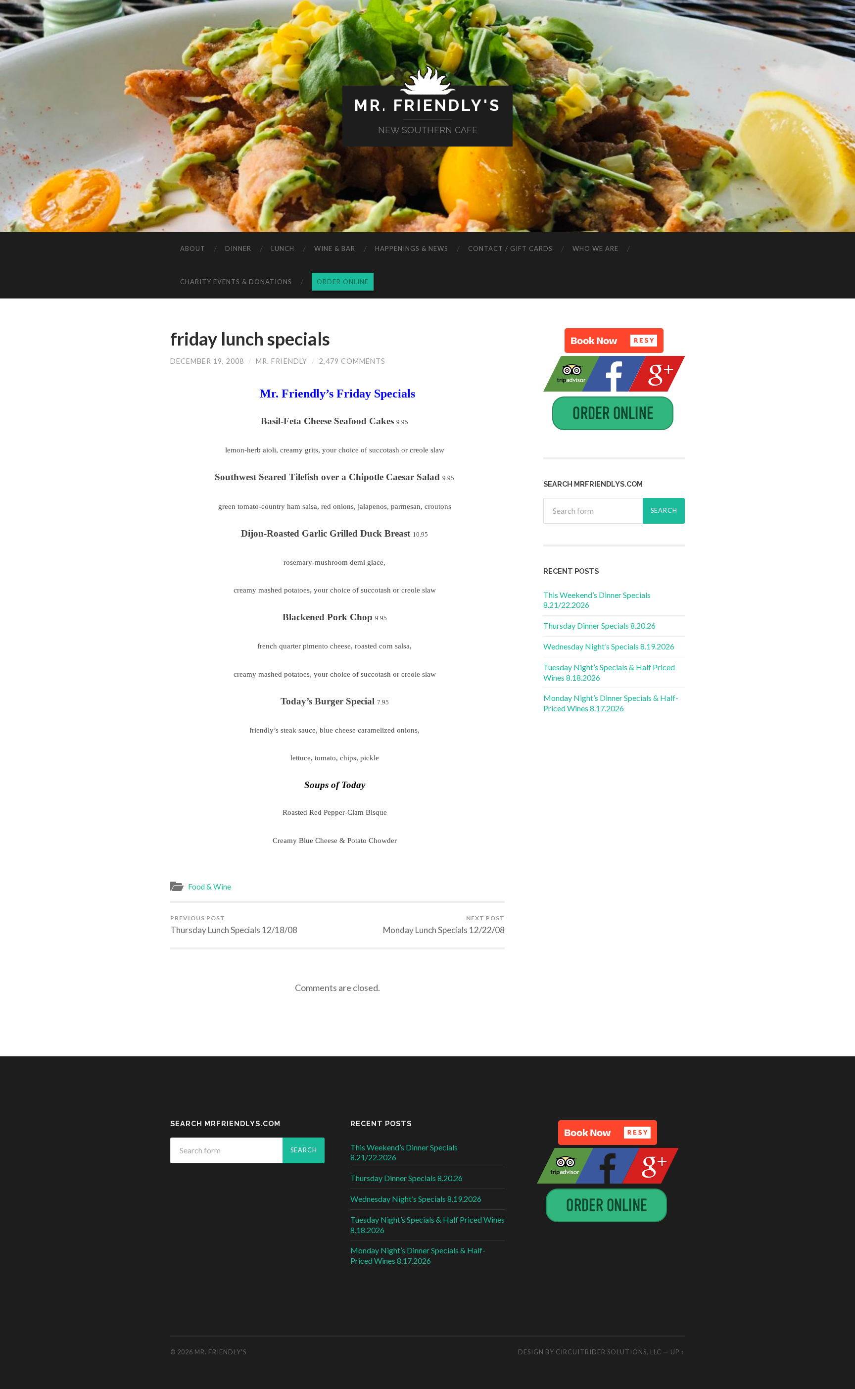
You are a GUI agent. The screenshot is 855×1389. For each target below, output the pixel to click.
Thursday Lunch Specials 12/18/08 (233, 924)
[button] (614, 340)
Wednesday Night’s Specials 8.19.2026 (608, 646)
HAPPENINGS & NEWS (411, 248)
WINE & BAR (334, 248)
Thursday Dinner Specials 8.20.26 (599, 625)
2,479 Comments (352, 361)
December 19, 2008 (207, 361)
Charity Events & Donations (236, 282)
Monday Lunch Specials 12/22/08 (444, 924)
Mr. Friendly (281, 361)
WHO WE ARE (595, 248)
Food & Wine (209, 886)
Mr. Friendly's (427, 105)
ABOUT (192, 248)
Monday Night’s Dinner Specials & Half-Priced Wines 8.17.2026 (610, 703)
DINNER (238, 248)
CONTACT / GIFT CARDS (510, 248)
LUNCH (282, 248)
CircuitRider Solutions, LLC (609, 1352)
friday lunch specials (250, 338)
